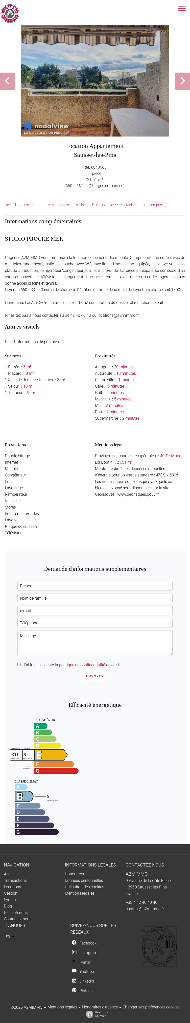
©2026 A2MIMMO (27, 1007)
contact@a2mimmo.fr (145, 908)
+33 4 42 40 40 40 (141, 902)
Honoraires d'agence (100, 1007)
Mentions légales (62, 1007)
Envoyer (95, 676)
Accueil (10, 205)
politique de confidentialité (82, 665)
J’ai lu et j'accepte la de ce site (72, 665)
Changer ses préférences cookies (151, 1007)
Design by (101, 1014)
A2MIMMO (137, 874)
